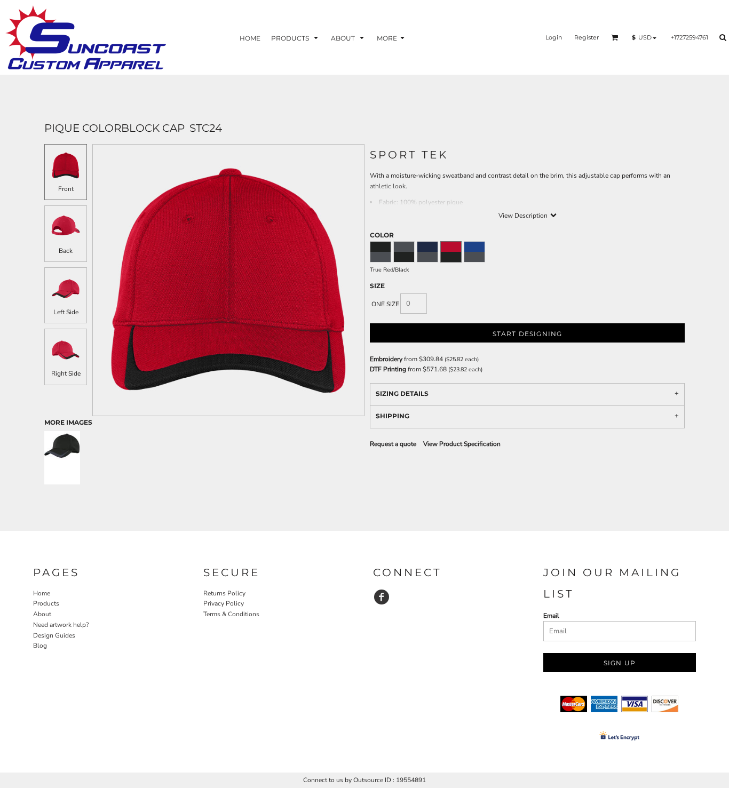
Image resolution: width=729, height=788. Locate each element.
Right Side (66, 373)
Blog (40, 645)
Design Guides (54, 635)
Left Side (65, 312)
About (42, 614)
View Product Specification (462, 444)
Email (551, 615)
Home (41, 593)
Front (66, 189)
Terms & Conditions (231, 614)
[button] (296, 37)
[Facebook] (381, 597)
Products (46, 603)
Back (66, 250)
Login (553, 37)
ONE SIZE (385, 304)
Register (586, 37)
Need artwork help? (61, 624)
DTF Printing (388, 369)
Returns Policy (224, 593)
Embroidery (386, 359)
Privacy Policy (223, 603)
